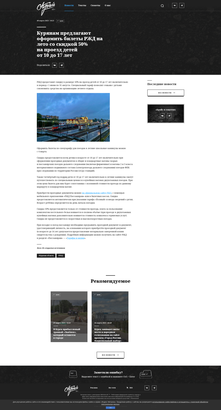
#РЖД (60, 255)
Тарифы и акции (75, 238)
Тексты (82, 5)
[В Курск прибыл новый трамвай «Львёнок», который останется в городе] (69, 316)
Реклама (93, 388)
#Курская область (46, 255)
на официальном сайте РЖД (96, 192)
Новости (69, 5)
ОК (110, 408)
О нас (108, 5)
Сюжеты (95, 5)
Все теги (112, 388)
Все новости (164, 93)
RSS (131, 388)
